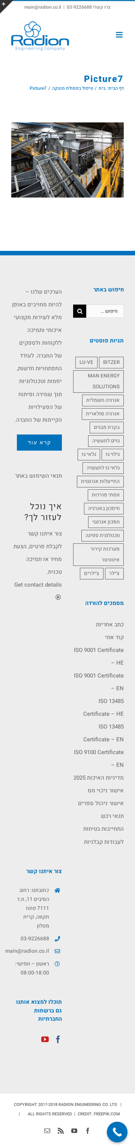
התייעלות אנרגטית (100, 481)
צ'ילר (114, 573)
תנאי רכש (112, 816)
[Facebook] (58, 1039)
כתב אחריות (110, 624)
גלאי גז (89, 454)
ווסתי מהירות (106, 495)
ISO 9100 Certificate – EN (99, 758)
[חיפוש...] (105, 311)
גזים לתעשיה (106, 441)
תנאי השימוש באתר (38, 476)
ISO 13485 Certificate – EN (103, 733)
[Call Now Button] (117, 1132)
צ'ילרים (91, 573)
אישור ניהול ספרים (101, 803)
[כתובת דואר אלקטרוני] (47, 1131)
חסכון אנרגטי (106, 522)
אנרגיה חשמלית (103, 400)
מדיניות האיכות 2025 (99, 778)
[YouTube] (45, 1039)
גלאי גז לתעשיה (103, 468)
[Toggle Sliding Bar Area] (7, 7)
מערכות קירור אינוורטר (105, 554)
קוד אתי (114, 637)
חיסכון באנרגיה (104, 508)
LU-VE (86, 362)
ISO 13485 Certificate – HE (103, 707)
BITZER (111, 362)
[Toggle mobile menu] (120, 35)
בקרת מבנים (107, 427)
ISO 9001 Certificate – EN (99, 681)
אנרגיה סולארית (103, 414)
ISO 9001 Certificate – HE (99, 656)
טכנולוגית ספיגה (103, 535)
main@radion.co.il (42, 7)
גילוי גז (113, 454)
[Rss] (61, 1131)
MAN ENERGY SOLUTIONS (104, 381)
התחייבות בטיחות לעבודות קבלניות (103, 835)
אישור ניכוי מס (106, 790)
